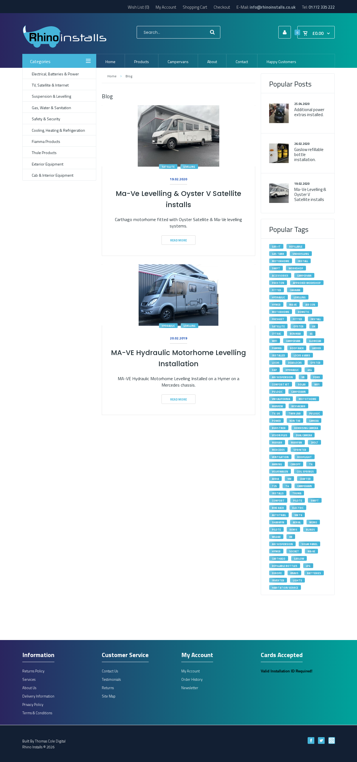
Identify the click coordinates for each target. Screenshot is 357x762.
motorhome (280, 261)
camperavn (298, 392)
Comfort (278, 500)
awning (277, 464)
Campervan (293, 341)
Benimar (295, 334)
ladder (316, 348)
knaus (294, 573)
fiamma (276, 348)
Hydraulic (168, 326)
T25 (274, 486)
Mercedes (278, 450)
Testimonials (111, 679)
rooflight (304, 457)
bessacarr (298, 406)
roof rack (296, 348)
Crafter (305, 479)
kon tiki (295, 421)
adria (275, 479)
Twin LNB (294, 413)
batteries (314, 573)
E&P (274, 370)
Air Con (310, 304)
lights (297, 580)
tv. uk (276, 413)
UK (313, 326)
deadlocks (295, 363)
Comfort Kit (280, 384)
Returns (108, 688)
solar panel (309, 544)
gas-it (276, 246)
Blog (129, 76)
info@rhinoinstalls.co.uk (273, 7)
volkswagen (280, 471)
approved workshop (307, 283)
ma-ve (311, 551)
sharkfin (278, 522)
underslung (301, 254)
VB (303, 377)
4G (311, 334)
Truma (296, 493)
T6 (310, 464)
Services (28, 679)
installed (278, 355)
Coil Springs (305, 471)
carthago (278, 558)
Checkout (222, 7)
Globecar (315, 341)
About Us (29, 688)
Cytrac (276, 334)
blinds (310, 529)
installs (278, 493)
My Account (166, 7)
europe (277, 573)
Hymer (276, 304)
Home (111, 76)
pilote (276, 529)
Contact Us (110, 671)
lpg (308, 566)
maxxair (277, 442)
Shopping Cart (195, 7)
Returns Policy (33, 671)
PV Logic (277, 392)
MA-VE (293, 304)
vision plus (279, 435)
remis (293, 529)
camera (314, 421)
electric (297, 508)
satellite (168, 167)
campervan (304, 275)
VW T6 (298, 515)
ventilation (280, 457)
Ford (316, 377)
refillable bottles (284, 566)
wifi (317, 384)
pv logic (314, 413)
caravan (295, 290)
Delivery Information (38, 696)
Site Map (108, 696)
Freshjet (278, 319)
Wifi (274, 341)
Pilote (297, 500)
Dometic (303, 312)
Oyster (298, 326)
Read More (178, 240)
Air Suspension (282, 377)
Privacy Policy (32, 704)
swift (276, 268)
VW (289, 479)
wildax (276, 537)
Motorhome (280, 312)
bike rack (278, 508)
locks (275, 363)
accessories (280, 275)
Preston (278, 283)
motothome (307, 399)
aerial (297, 522)
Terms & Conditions (37, 713)
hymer (276, 551)
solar (302, 384)
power (276, 421)
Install (316, 319)
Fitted (297, 319)
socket (294, 551)
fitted (276, 290)
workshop (296, 268)
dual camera (304, 435)
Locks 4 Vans (302, 355)
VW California (281, 399)
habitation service (285, 588)
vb (290, 537)
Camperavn (304, 486)
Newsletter (189, 688)
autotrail (279, 515)
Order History (191, 679)
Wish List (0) (138, 7)
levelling (189, 167)
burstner (279, 428)
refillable (295, 246)
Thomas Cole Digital (50, 741)
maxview (277, 406)
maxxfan (296, 442)
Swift (315, 500)
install (303, 261)
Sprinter (299, 450)
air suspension (282, 544)
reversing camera (306, 428)
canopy (295, 464)
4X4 (309, 370)
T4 (287, 486)
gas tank (278, 254)
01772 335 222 (321, 7)
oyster (315, 363)
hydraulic (292, 370)
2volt (314, 442)
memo (313, 522)
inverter (278, 580)
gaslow (299, 558)
